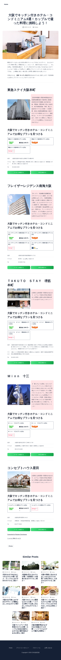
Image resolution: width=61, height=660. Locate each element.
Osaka (36, 27)
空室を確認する (42, 172)
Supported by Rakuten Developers (17, 534)
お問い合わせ (48, 648)
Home (6, 4)
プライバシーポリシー (22, 648)
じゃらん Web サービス (14, 538)
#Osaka (11, 546)
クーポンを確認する (19, 172)
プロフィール (36, 648)
